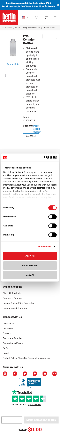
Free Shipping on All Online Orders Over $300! (28, 3)
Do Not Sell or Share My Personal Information (26, 358)
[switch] (52, 216)
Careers (7, 333)
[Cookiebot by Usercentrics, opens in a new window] (44, 157)
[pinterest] (35, 374)
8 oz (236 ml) (31, 136)
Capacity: (28, 125)
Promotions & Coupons (15, 308)
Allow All (30, 256)
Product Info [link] (13, 64)
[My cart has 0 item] (46, 17)
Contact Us (8, 323)
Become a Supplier (12, 338)
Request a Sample (12, 298)
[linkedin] (45, 374)
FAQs (5, 348)
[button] (36, 17)
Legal (6, 353)
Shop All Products (12, 293)
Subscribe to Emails (13, 343)
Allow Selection (30, 265)
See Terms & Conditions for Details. (38, 6)
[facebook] (15, 374)
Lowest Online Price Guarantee (18, 303)
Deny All (30, 275)
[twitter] (25, 374)
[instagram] (5, 374)
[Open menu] (55, 17)
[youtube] (54, 374)
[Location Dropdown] (25, 17)
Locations (8, 328)
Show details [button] (44, 246)
